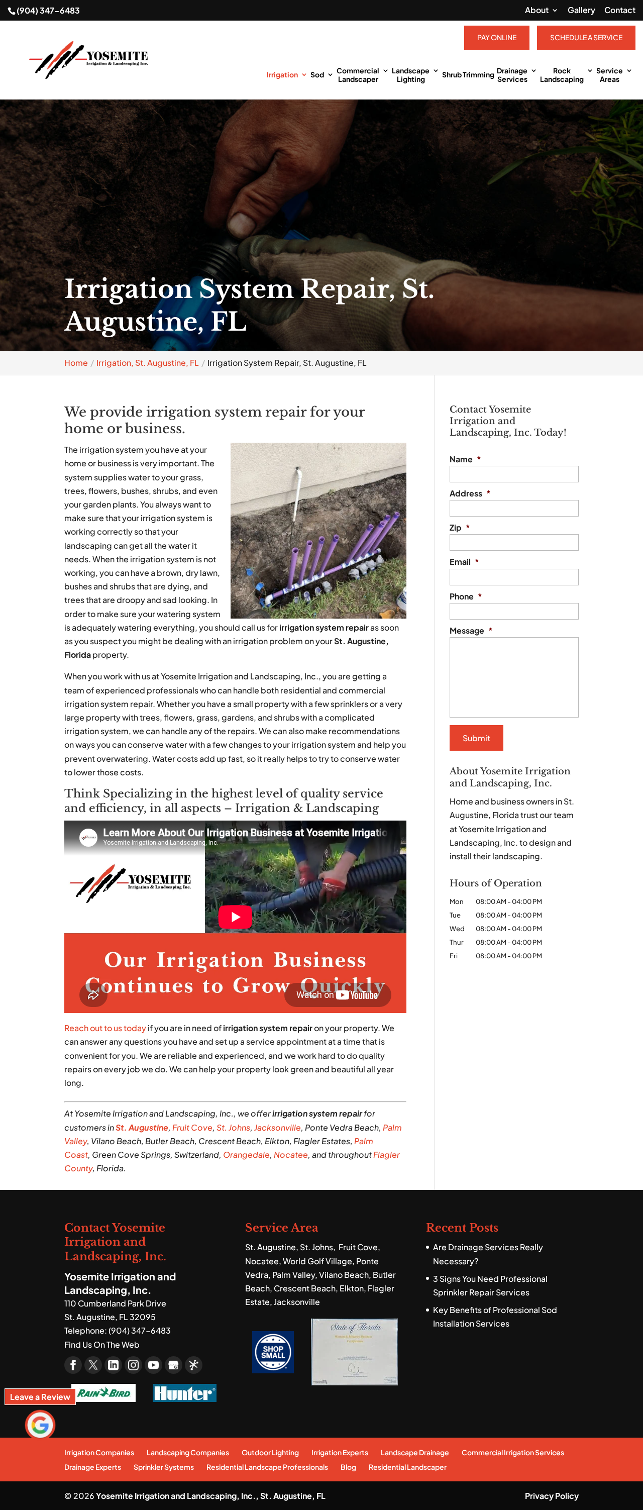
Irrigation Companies (99, 1452)
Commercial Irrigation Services (513, 1452)
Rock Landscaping (562, 74)
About (537, 10)
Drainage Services (512, 74)
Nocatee (291, 1154)
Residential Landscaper (408, 1466)
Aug (135, 1127)
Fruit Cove (192, 1127)
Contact (619, 10)
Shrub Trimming (468, 74)
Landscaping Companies (188, 1452)
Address (470, 493)
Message (471, 631)
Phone (466, 596)
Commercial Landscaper (358, 74)
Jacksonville (277, 1127)
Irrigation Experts (339, 1452)
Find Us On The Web (102, 1344)
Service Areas (609, 74)
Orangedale (246, 1154)
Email (464, 562)
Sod (317, 74)
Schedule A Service (586, 37)
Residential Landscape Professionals (267, 1466)
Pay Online (496, 37)
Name (465, 459)
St (120, 1127)
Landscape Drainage (415, 1452)
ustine (156, 1127)
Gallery (581, 10)
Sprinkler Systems (164, 1466)
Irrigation (282, 74)
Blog (348, 1466)
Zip (460, 528)
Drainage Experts (92, 1466)
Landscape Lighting (411, 74)
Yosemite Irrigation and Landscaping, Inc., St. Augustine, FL (211, 1495)
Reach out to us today (105, 1028)
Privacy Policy (552, 1495)
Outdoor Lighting (270, 1452)
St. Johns (233, 1127)
